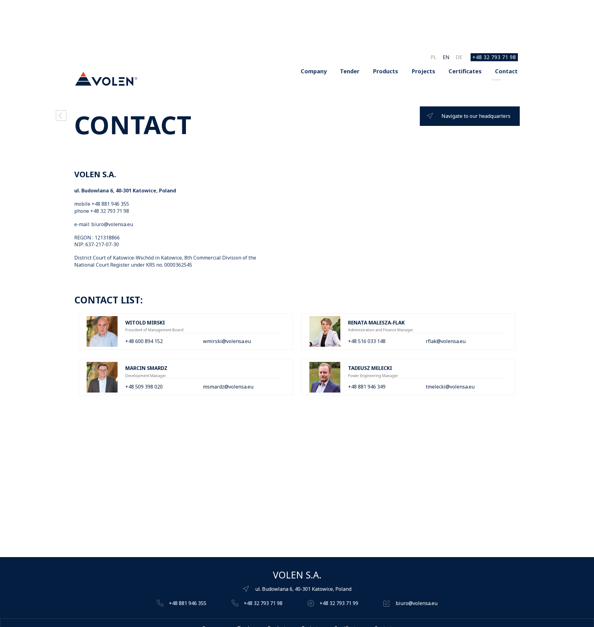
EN (446, 57)
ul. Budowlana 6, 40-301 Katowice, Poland (303, 589)
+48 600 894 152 (144, 341)
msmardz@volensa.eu (228, 386)
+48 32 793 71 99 (339, 603)
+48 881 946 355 (187, 603)
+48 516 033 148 (366, 341)
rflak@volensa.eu (446, 341)
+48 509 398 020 (144, 386)
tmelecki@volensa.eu (450, 386)
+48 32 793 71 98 (494, 57)
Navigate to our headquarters (475, 116)
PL (434, 57)
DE (459, 57)
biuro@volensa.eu (416, 603)
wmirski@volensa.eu (227, 341)
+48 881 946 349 (366, 386)
